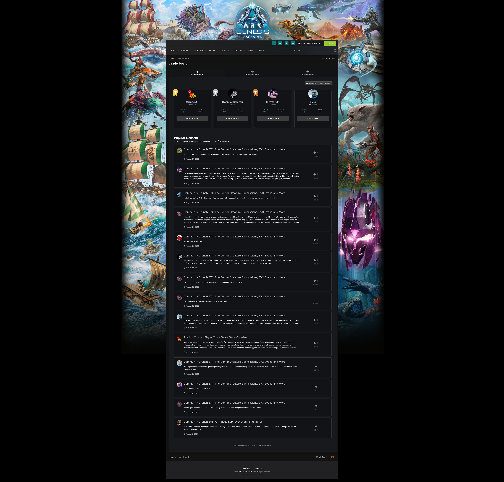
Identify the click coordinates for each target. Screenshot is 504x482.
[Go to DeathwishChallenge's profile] (179, 238)
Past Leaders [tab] (252, 74)
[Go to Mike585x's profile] (179, 385)
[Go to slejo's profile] (313, 94)
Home (173, 50)
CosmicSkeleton (232, 102)
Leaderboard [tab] (197, 74)
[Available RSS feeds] (332, 457)
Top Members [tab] (307, 74)
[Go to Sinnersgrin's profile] (179, 423)
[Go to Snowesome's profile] (179, 298)
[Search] (335, 50)
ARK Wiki (212, 50)
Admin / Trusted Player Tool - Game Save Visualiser (216, 337)
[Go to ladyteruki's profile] (273, 94)
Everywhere (324, 50)
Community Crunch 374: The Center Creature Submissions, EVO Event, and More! (235, 149)
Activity (225, 50)
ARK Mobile (198, 50)
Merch (261, 50)
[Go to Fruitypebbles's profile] (179, 363)
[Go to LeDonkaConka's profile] (179, 279)
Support (238, 50)
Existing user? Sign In (308, 43)
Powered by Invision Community (252, 474)
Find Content (192, 118)
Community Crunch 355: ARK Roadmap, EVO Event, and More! (223, 421)
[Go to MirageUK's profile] (192, 94)
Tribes (250, 50)
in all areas (311, 83)
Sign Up (329, 43)
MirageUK (192, 102)
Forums (184, 50)
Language (246, 469)
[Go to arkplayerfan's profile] (179, 151)
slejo (313, 102)
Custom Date (325, 83)
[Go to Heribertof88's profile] (179, 404)
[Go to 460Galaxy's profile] (179, 213)
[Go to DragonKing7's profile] (179, 194)
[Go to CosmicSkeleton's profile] (232, 94)
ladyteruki (272, 102)
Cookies (258, 469)
